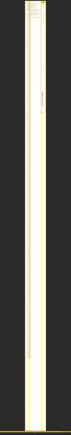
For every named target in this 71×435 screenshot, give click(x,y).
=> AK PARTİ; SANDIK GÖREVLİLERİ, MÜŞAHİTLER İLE (28, 327)
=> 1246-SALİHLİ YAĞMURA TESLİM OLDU (28, 148)
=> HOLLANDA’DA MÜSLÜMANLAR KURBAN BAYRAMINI (28, 178)
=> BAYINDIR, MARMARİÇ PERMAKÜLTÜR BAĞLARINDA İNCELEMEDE (28, 263)
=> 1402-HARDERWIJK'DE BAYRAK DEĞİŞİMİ (28, 273)
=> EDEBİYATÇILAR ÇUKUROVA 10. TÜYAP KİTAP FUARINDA (28, 71)
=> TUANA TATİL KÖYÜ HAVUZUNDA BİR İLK (28, 164)
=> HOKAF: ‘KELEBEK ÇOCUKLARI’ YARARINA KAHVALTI (28, 78)
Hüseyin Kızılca (43, 22)
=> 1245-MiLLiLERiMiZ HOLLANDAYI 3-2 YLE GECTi (28, 147)
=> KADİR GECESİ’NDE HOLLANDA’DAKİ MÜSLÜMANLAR (28, 158)
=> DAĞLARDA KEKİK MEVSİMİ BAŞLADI (28, 302)
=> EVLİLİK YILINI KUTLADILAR (29, 124)
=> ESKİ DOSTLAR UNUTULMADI (28, 240)
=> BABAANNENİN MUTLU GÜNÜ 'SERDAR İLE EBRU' (28, 35)
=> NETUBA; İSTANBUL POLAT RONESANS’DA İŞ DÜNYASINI (28, 289)
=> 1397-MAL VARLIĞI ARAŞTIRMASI (28, 268)
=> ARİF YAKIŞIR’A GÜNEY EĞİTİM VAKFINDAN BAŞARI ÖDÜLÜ (28, 189)
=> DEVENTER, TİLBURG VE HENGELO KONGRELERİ (28, 53)
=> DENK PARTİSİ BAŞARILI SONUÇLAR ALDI (28, 272)
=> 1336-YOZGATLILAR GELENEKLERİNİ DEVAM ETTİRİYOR (28, 224)
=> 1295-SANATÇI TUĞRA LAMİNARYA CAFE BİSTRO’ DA (28, 192)
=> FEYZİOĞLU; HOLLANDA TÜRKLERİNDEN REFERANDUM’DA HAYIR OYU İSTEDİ (28, 89)
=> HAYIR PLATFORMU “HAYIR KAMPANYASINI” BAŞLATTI (28, 86)
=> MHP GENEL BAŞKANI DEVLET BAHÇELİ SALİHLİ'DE (28, 214)
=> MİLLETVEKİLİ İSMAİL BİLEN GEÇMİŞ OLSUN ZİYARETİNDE (28, 100)
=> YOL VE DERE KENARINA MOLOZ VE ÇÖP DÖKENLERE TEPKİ (28, 351)
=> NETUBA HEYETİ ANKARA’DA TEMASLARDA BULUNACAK (28, 48)
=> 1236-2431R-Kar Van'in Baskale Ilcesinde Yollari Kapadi (28, 141)
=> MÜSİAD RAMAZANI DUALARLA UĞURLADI (28, 160)
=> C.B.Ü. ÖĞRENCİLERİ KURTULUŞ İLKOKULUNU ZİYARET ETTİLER (28, 232)
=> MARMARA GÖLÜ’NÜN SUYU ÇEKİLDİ (28, 209)
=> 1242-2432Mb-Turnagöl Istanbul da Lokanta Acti (28, 145)
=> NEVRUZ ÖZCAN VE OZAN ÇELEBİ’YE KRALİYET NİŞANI (28, 290)
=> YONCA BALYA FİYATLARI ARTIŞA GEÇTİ (28, 247)
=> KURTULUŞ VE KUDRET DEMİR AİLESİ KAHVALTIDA (28, 234)
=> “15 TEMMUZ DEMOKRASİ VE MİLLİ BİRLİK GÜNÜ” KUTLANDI (28, 170)
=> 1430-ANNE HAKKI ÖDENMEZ (28, 296)
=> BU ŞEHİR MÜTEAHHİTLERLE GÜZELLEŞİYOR (28, 185)
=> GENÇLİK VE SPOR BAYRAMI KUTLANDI (28, 134)
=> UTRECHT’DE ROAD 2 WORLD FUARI (28, 153)
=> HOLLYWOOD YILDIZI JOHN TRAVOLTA (28, 176)
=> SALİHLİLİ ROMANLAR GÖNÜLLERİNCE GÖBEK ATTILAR (28, 291)
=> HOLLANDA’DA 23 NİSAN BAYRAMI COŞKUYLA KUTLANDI (28, 117)
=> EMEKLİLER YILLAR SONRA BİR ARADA (28, 38)
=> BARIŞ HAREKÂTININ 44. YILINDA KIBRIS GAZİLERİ (28, 352)
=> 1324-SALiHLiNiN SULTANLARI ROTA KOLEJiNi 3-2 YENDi (28, 215)
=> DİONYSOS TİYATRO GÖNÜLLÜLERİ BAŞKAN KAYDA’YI (28, 139)
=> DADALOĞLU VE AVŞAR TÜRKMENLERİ (28, 75)
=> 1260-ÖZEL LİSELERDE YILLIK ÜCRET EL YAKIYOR (28, 161)
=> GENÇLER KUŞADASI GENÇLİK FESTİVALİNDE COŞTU (28, 167)
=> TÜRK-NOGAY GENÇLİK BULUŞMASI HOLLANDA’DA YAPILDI (28, 325)
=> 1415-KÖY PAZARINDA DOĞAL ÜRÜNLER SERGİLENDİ (28, 282)
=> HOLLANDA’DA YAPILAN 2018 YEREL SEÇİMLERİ (28, 270)
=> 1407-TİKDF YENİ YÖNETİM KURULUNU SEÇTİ (28, 276)
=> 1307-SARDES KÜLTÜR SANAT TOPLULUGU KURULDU (28, 202)
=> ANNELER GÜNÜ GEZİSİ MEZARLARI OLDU (28, 127)
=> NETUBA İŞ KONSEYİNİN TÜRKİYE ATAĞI (28, 233)
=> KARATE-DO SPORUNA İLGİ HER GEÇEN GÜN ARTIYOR (28, 307)
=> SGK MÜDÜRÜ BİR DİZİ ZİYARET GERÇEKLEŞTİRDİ (28, 115)
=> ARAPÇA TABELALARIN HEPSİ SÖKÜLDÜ (28, 334)
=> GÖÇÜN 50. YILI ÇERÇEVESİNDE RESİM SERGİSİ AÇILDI (28, 238)
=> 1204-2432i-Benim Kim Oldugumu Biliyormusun (28, 111)
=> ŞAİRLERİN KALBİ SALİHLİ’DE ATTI (28, 244)
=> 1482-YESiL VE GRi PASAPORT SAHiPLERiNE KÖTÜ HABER (28, 339)
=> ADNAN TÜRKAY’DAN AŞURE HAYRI (28, 27)
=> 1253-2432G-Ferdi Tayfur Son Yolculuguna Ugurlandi (28, 154)
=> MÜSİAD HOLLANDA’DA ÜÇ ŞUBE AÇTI (28, 218)
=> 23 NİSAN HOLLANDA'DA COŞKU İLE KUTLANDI (28, 284)
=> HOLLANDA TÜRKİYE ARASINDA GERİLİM (28, 94)
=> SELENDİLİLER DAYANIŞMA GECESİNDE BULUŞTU (28, 84)
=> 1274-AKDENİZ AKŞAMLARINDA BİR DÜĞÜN (28, 174)
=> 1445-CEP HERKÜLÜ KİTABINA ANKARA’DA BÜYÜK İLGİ (28, 308)
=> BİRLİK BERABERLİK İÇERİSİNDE (28, 283)
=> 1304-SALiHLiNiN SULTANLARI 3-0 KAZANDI (28, 199)
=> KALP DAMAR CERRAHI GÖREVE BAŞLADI (28, 65)
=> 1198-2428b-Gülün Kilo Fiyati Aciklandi (28, 106)
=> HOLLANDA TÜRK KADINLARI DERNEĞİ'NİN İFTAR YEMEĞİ (28, 321)
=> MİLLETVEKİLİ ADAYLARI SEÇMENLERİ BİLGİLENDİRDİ (28, 81)
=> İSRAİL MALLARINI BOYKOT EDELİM (28, 299)
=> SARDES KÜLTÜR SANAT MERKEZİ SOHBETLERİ (28, 222)
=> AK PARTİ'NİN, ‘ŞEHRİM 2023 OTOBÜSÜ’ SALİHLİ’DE (28, 305)
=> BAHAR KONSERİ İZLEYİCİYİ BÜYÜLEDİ (28, 104)
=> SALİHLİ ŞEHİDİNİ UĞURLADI (28, 295)
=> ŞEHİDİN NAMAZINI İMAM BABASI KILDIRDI (28, 204)
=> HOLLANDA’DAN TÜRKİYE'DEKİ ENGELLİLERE (28, 236)
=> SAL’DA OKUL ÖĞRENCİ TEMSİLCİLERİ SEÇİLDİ (28, 20)
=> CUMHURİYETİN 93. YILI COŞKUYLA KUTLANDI (28, 21)
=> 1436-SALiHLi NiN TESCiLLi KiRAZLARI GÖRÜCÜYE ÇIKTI (28, 301)
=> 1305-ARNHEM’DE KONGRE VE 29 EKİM (28, 200)
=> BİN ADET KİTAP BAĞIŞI (28, 42)
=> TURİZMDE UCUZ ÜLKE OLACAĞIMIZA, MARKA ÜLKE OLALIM (28, 345)
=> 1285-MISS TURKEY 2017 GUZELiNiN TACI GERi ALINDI (28, 183)
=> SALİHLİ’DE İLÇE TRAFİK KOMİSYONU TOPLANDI (28, 342)
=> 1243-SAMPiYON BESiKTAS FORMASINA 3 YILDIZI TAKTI (28, 146)
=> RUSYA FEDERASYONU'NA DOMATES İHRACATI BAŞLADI (28, 281)
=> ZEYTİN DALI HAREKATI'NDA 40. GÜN (28, 260)
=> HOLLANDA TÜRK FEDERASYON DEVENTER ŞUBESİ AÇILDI (28, 31)
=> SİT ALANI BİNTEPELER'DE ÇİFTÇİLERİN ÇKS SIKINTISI (28, 25)
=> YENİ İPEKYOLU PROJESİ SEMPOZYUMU (28, 262)
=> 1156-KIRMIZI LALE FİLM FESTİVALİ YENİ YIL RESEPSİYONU (28, 68)
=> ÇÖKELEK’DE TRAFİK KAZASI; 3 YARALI (28, 169)
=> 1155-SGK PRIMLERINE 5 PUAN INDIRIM (28, 67)
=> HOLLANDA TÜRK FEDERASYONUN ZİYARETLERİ (28, 219)
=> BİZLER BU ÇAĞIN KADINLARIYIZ (28, 265)
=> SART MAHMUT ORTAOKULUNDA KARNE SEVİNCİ (28, 149)
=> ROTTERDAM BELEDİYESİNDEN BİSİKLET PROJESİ (28, 267)
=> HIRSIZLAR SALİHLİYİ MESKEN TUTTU (28, 105)
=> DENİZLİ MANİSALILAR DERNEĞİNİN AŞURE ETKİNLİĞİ (28, 195)
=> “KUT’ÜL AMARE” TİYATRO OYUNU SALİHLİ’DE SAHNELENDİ (28, 286)
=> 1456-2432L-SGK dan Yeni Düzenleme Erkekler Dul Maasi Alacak (28, 316)
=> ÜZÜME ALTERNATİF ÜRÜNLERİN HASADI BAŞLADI (28, 340)
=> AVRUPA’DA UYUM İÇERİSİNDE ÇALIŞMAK (28, 186)
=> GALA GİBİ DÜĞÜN (28, 228)
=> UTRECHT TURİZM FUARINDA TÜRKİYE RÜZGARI (28, 235)
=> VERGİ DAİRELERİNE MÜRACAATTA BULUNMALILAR (28, 335)
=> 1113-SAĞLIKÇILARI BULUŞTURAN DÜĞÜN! (28, 28)
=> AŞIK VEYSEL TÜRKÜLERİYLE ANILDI (28, 138)
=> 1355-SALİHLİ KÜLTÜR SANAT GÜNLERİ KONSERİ (28, 241)
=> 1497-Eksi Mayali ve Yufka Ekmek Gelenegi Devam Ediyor (28, 350)
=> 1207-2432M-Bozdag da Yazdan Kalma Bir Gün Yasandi (28, 114)
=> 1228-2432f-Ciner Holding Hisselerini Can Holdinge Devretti (28, 133)
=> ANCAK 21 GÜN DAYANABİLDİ (28, 144)
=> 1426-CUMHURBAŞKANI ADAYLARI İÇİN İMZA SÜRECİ (28, 292)
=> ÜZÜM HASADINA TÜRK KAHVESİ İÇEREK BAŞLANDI (28, 175)
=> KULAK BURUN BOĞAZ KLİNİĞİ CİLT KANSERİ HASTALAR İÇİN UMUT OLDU (28, 61)
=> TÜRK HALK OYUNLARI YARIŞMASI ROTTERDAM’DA (28, 82)
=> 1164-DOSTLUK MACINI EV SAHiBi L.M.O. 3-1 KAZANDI (28, 76)
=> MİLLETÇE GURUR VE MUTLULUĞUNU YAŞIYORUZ (28, 303)
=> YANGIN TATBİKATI (28, 93)
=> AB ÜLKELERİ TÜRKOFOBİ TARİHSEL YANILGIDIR (28, 250)
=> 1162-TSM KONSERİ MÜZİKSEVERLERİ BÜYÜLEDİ (28, 74)
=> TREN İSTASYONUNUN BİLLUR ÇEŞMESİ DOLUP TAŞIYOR (28, 177)
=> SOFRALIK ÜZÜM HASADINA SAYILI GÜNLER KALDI (28, 318)
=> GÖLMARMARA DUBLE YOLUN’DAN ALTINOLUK (28, 155)
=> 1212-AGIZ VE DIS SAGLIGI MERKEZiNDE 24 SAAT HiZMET (28, 118)
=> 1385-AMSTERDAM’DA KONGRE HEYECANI (28, 259)
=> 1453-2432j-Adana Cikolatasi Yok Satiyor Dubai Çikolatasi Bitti (28, 313)
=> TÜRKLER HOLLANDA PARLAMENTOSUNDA (28, 85)
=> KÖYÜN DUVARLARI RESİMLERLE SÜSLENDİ (28, 184)
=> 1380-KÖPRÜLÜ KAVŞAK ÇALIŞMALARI (28, 256)
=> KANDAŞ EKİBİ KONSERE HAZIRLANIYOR (28, 62)
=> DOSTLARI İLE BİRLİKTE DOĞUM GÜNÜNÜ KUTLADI (28, 83)
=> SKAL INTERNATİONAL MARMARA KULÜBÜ (28, 310)
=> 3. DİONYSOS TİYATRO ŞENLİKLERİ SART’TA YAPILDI (28, 336)
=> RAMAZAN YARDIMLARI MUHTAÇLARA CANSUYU (28, 304)
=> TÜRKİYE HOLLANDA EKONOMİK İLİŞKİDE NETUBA (28, 223)
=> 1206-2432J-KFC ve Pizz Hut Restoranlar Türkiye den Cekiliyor (28, 113)
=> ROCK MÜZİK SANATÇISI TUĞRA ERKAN (28, 279)
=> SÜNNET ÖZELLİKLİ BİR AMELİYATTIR (28, 87)
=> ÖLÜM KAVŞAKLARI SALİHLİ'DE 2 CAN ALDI (28, 116)
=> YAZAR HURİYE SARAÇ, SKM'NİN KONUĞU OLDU (28, 312)
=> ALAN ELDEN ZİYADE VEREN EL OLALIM (28, 152)
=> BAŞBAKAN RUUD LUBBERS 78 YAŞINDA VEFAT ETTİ (28, 253)
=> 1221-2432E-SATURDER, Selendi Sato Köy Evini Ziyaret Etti (28, 126)
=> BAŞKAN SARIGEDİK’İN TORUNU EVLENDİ (28, 77)
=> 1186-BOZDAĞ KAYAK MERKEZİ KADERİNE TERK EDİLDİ (28, 97)
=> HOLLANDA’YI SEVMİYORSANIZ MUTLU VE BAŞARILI (28, 132)
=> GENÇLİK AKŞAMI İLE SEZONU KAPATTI (28, 165)
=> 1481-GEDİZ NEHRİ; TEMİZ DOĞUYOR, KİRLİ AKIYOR (28, 337)
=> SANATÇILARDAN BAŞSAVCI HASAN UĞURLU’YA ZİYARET (28, 130)
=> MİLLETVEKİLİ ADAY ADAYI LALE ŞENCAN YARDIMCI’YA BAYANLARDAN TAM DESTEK (28, 300)
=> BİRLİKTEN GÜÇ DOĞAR (28, 119)
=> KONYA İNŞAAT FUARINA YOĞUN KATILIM (28, 128)
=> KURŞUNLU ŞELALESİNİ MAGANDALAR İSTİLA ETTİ (28, 162)
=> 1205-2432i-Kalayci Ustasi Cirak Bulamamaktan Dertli (28, 112)
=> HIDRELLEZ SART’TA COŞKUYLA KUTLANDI (28, 125)
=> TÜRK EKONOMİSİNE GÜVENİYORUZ (28, 107)
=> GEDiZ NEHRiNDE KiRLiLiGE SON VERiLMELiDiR (28, 314)
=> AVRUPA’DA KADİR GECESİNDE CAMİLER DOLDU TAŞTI (28, 319)
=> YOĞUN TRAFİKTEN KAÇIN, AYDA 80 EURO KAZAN (28, 257)
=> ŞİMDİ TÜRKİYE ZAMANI (28, 80)
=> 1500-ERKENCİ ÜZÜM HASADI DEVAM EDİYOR (28, 353)
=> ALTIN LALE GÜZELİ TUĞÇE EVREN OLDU (28, 211)
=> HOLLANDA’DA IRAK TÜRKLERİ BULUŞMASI (28, 248)
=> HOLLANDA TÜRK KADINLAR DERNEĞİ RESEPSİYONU (28, 69)
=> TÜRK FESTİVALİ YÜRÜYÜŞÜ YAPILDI (28, 135)
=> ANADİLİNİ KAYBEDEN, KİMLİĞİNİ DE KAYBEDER (28, 230)
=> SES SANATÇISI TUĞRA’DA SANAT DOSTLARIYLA (28, 50)
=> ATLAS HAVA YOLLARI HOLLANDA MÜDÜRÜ (28, 210)
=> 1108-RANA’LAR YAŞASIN (28, 24)
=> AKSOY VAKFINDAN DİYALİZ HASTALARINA (28, 70)
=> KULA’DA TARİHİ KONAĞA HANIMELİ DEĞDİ (28, 341)
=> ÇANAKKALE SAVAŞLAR (28, 288)
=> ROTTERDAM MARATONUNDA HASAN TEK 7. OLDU (28, 277)
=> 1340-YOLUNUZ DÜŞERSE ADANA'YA (28, 227)
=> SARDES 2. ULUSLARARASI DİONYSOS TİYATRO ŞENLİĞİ (28, 163)
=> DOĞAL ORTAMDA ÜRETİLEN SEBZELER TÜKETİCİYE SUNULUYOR (28, 347)
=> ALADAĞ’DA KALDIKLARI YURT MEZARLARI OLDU (28, 41)
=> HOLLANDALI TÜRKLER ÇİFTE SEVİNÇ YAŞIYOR (28, 324)
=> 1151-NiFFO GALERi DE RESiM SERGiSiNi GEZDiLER (28, 64)
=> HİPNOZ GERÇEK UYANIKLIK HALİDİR (28, 261)
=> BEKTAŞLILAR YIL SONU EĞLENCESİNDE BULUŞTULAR (28, 229)
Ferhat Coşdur (43, 17)
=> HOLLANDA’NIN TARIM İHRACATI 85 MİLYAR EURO (28, 73)
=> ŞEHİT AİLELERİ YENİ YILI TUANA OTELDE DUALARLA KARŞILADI (28, 59)
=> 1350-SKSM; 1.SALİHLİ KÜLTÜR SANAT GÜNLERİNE (28, 237)
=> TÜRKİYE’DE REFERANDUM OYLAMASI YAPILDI (28, 110)
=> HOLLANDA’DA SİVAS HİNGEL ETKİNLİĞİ (28, 203)
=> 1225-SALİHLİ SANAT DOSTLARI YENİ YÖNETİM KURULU (28, 129)
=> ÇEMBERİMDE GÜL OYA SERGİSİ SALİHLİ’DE (28, 54)
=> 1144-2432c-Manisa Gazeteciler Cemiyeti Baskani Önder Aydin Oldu (28, 57)
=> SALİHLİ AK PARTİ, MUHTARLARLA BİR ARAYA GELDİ (28, 309)
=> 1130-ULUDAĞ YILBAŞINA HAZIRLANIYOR (28, 43)
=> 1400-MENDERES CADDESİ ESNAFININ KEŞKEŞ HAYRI (28, 271)
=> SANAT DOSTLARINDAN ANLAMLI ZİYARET (28, 56)
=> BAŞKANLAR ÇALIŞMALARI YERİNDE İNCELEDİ (28, 251)
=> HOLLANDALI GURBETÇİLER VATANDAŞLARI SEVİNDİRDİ (28, 159)
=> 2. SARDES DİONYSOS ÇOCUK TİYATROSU (28, 205)
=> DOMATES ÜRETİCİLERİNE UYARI (28, 333)
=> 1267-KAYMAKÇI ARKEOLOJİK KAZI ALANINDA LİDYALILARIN (28, 168)
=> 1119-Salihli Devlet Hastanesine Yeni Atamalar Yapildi (28, 34)
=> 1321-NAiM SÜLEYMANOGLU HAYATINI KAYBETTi (28, 213)
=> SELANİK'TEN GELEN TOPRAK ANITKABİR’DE (28, 306)
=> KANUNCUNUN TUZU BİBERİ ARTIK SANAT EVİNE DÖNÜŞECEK (28, 37)
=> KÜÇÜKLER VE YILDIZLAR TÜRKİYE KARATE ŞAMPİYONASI (28, 293)
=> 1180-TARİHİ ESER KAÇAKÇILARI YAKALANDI (28, 92)
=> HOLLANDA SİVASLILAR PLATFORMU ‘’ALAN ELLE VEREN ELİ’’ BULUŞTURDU (28, 47)
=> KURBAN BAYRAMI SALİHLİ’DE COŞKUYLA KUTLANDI (28, 180)
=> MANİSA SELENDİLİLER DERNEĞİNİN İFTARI (28, 151)
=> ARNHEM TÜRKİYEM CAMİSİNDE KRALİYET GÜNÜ (28, 285)
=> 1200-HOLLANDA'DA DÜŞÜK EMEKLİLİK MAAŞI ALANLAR (28, 108)
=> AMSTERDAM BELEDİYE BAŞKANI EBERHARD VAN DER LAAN (28, 187)
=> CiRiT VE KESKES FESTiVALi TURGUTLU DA (28, 58)
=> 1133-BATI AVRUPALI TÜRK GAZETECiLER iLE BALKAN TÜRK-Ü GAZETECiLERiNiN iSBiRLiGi (28, 46)
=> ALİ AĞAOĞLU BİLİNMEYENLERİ (28, 72)
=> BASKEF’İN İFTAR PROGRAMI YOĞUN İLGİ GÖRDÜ (28, 317)
